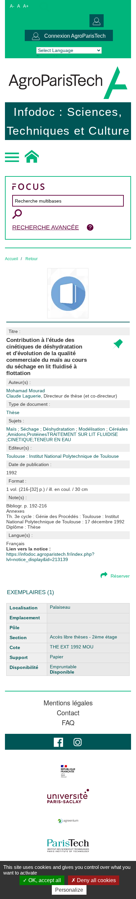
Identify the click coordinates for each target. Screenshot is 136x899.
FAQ (68, 722)
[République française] (68, 771)
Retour (31, 259)
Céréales (118, 429)
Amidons (17, 434)
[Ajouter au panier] (117, 344)
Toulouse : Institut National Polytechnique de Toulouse (62, 456)
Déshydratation (59, 429)
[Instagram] (78, 741)
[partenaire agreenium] (68, 821)
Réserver (120, 576)
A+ (26, 6)
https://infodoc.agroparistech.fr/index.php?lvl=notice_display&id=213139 (50, 556)
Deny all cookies (96, 880)
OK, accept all (44, 880)
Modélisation (92, 429)
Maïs (12, 429)
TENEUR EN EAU (52, 439)
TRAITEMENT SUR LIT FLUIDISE (82, 434)
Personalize (69, 890)
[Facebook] (58, 741)
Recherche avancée (45, 227)
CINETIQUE (20, 439)
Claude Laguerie (61, 396)
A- (12, 6)
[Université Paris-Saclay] (68, 796)
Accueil (11, 259)
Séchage (30, 429)
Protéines (37, 434)
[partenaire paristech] (68, 845)
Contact (68, 712)
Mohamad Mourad (25, 390)
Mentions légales (68, 702)
